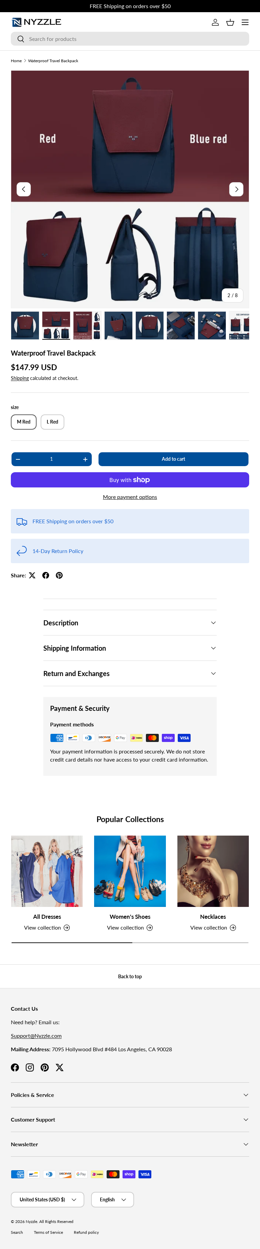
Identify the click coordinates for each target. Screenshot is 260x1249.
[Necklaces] (213, 871)
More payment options (130, 497)
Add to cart (173, 459)
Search (17, 1232)
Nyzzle (31, 1221)
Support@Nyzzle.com (36, 1035)
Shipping (20, 378)
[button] (230, 22)
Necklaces (213, 916)
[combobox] (130, 39)
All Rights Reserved (56, 1221)
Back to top (130, 976)
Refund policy (86, 1232)
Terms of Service (48, 1232)
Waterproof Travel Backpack (53, 60)
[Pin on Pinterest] (59, 575)
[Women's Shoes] (130, 871)
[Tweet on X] (32, 575)
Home (16, 60)
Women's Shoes (130, 916)
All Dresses (47, 916)
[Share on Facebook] (45, 575)
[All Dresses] (47, 871)
